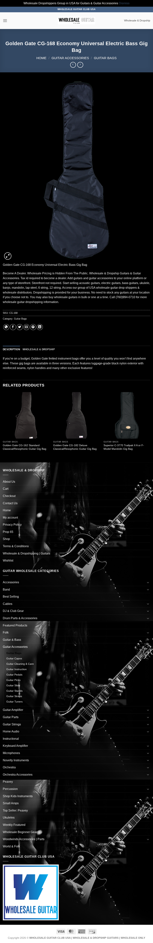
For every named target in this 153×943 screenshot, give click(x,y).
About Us (9, 481)
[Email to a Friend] (26, 327)
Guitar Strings (12, 724)
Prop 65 (8, 531)
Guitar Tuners (14, 701)
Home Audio (11, 731)
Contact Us (10, 503)
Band (6, 589)
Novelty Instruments (16, 760)
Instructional (11, 738)
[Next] (150, 427)
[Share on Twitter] (20, 327)
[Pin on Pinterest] (33, 327)
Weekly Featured (14, 824)
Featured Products (15, 625)
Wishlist (8, 560)
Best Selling (11, 596)
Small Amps (11, 803)
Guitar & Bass (12, 639)
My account (10, 517)
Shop (6, 539)
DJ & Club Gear (13, 610)
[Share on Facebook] (13, 327)
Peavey (8, 781)
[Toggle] (148, 582)
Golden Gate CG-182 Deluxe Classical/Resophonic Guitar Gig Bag (75, 447)
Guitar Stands (14, 690)
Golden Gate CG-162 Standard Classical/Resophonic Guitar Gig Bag (24, 447)
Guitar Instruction (16, 669)
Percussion (10, 788)
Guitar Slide (13, 685)
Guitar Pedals (14, 674)
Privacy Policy (12, 524)
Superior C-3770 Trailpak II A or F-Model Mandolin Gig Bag (124, 447)
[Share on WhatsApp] (6, 327)
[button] (5, 20)
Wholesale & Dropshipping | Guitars (26, 553)
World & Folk (11, 846)
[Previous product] (80, 65)
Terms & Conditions (16, 546)
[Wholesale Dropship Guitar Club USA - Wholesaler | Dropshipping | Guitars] (76, 20)
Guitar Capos (14, 658)
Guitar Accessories (70, 58)
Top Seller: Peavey (15, 810)
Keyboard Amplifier (15, 745)
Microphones (11, 753)
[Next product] (73, 65)
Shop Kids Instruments (18, 796)
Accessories (11, 582)
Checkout (9, 496)
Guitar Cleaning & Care (20, 663)
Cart (5, 488)
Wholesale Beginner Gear (20, 832)
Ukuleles (9, 817)
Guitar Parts (10, 717)
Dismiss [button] (124, 3)
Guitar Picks (13, 680)
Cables (7, 603)
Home (41, 58)
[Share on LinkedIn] (40, 327)
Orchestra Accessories (17, 774)
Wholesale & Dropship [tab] (39, 349)
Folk (6, 632)
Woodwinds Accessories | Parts (23, 839)
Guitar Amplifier (13, 709)
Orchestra (9, 767)
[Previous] (3, 427)
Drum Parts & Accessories (20, 618)
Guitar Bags (105, 58)
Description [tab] (11, 349)
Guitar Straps (14, 696)
